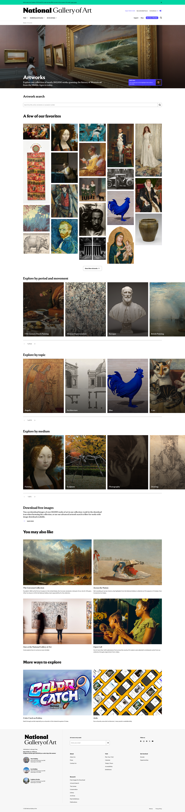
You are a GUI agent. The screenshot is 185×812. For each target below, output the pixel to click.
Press (71, 760)
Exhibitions (108, 769)
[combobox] (92, 105)
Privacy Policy (159, 808)
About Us (72, 757)
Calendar (107, 760)
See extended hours (142, 11)
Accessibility (108, 766)
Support (136, 18)
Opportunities (144, 760)
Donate (142, 757)
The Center (73, 786)
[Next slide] (35, 344)
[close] (161, 2)
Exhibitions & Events (36, 18)
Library (72, 792)
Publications (73, 802)
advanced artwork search (71, 514)
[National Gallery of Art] (40, 739)
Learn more (74, 2)
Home (24, 23)
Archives (72, 796)
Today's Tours (109, 763)
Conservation (74, 789)
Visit (24, 18)
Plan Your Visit (109, 757)
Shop (142, 18)
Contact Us (73, 763)
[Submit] (160, 105)
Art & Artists (51, 18)
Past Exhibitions (74, 799)
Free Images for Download (77, 780)
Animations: (154, 11)
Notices (151, 808)
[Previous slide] (24, 344)
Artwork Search (74, 783)
